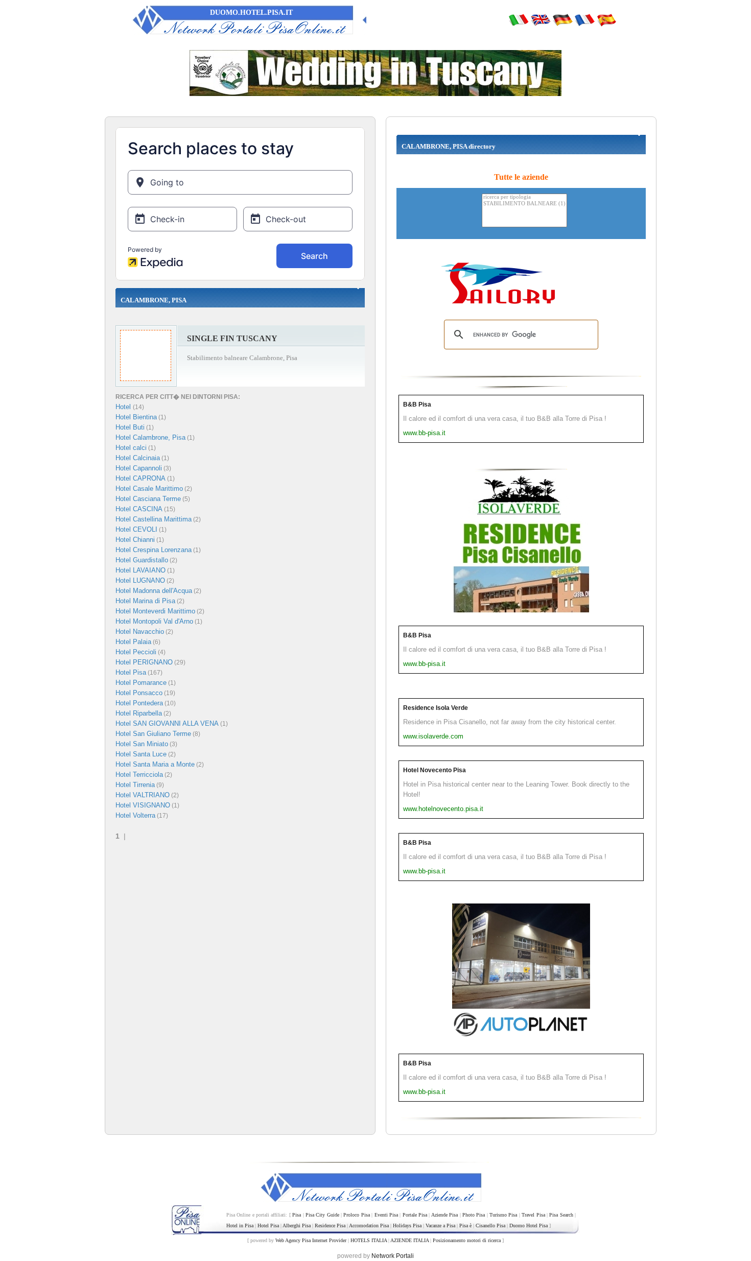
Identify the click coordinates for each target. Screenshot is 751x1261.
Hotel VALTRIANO (142, 795)
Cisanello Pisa (490, 1225)
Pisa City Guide (322, 1215)
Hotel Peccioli (135, 652)
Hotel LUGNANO (140, 580)
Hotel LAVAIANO (140, 570)
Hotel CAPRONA (140, 478)
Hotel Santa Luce (141, 754)
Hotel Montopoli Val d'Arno (154, 621)
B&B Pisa (417, 404)
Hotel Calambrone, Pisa (150, 437)
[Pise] (584, 19)
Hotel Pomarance (141, 682)
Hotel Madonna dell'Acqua (153, 590)
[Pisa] (518, 19)
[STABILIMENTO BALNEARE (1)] (524, 204)
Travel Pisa (533, 1215)
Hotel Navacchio (139, 631)
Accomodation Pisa (369, 1225)
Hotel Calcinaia (137, 458)
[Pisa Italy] (540, 19)
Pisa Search (561, 1215)
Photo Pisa (473, 1215)
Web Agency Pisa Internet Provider (310, 1240)
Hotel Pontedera (139, 703)
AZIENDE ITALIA (409, 1240)
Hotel (124, 407)
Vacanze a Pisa (440, 1225)
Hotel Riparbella (138, 713)
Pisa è (465, 1225)
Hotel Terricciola (139, 774)
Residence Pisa (330, 1225)
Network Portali (392, 1255)
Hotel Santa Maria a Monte (155, 764)
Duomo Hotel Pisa (528, 1225)
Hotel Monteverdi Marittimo (155, 611)
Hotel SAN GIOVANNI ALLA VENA (167, 723)
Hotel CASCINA (138, 509)
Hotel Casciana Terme (148, 499)
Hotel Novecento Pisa (434, 770)
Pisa (296, 1215)
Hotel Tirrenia (135, 785)
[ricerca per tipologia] (524, 197)
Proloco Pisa (356, 1215)
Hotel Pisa (130, 672)
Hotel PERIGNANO (144, 662)
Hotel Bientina (136, 417)
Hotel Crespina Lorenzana (153, 550)
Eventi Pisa (386, 1215)
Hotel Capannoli (138, 468)
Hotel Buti (130, 427)
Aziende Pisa (444, 1215)
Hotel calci (131, 447)
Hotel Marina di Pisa (145, 601)
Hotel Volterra (135, 815)
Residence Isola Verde (435, 707)
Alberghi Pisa (297, 1225)
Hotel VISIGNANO (142, 805)
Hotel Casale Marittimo (149, 488)
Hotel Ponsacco (138, 693)
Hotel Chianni (135, 539)
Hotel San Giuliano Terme (153, 733)
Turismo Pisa (503, 1215)
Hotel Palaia (133, 642)
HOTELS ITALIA (368, 1240)
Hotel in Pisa (239, 1225)
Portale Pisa (415, 1215)
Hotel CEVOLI (136, 529)
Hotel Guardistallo (141, 560)
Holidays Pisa (407, 1225)
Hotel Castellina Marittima (153, 519)
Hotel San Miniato (141, 744)
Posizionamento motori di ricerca (467, 1240)
